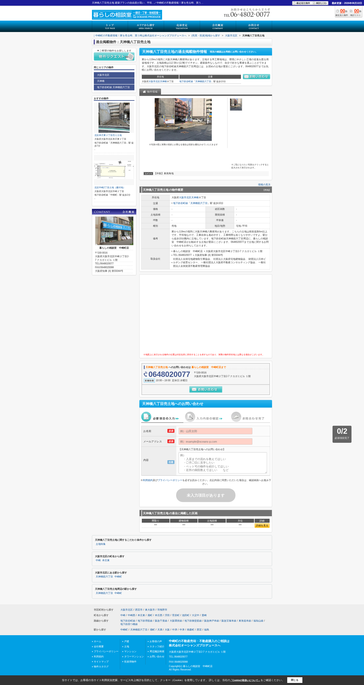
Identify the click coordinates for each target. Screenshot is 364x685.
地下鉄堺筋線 (145, 620)
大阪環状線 (176, 620)
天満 (159, 629)
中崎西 (131, 615)
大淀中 (195, 615)
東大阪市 (150, 609)
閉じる (294, 680)
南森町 (190, 629)
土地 (126, 646)
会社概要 (99, 646)
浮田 (167, 615)
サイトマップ (101, 661)
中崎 (98, 560)
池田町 (185, 615)
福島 (206, 629)
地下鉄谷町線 (186, 81)
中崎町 (118, 576)
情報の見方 (264, 184)
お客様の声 (156, 641)
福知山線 (258, 620)
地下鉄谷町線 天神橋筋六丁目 (113, 87)
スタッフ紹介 (157, 646)
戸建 (126, 641)
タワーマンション (134, 656)
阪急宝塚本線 (228, 620)
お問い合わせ (157, 656)
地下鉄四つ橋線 (129, 624)
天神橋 (163, 81)
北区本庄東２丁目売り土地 (108, 135)
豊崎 (204, 615)
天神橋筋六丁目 (203, 81)
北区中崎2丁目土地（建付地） (109, 187)
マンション (130, 651)
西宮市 (139, 609)
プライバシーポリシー (170, 480)
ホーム (97, 641)
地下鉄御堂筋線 (193, 620)
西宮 (199, 629)
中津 (174, 629)
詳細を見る (262, 525)
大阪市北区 (154, 81)
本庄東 (106, 560)
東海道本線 (245, 620)
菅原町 (176, 615)
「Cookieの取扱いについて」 (245, 680)
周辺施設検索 (157, 651)
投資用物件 (130, 661)
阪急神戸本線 (211, 620)
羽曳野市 (162, 609)
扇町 (149, 615)
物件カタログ (101, 666)
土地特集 (101, 544)
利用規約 (148, 480)
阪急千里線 (161, 620)
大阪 (167, 629)
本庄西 (158, 615)
